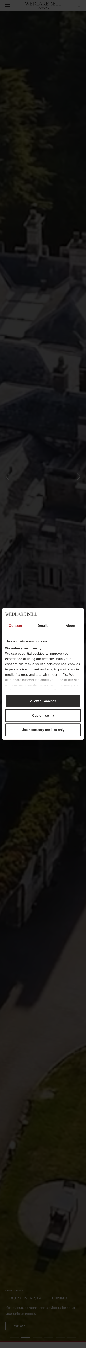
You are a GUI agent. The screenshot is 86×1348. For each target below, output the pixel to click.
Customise (40, 715)
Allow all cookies (43, 701)
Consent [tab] (15, 626)
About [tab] (70, 626)
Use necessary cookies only (43, 730)
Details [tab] (43, 626)
